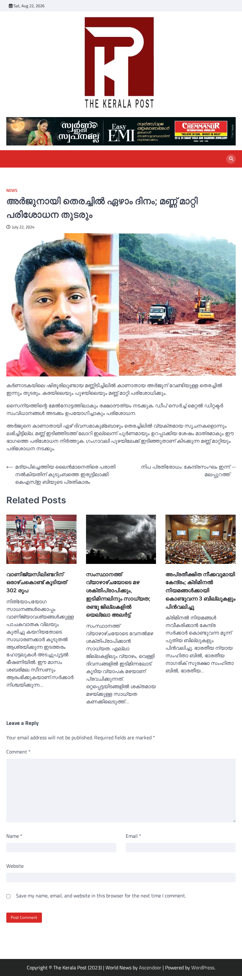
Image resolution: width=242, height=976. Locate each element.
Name (14, 836)
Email (133, 836)
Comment (18, 751)
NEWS (11, 190)
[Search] (231, 159)
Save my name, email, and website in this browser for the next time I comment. (101, 895)
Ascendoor (150, 967)
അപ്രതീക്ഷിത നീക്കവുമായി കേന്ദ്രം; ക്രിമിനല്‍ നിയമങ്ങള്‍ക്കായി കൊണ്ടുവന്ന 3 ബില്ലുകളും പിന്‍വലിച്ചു (200, 590)
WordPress (202, 967)
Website (15, 866)
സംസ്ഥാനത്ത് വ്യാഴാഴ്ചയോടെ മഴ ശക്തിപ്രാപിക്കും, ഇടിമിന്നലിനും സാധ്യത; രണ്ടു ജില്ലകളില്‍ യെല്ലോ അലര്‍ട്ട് (118, 594)
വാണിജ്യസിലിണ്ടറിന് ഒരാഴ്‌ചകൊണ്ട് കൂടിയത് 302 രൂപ (36, 582)
